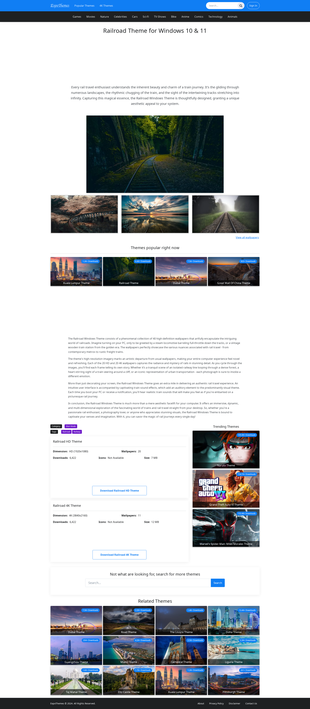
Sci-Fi (146, 16)
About (201, 703)
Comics (198, 16)
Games (77, 16)
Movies (90, 16)
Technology (215, 16)
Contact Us (251, 703)
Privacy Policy (216, 703)
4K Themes (106, 5)
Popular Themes (84, 5)
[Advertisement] (155, 59)
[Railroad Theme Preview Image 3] (155, 214)
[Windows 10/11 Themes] (59, 5)
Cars (135, 16)
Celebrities (120, 16)
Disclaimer (234, 703)
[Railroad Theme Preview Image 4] (225, 214)
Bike (173, 16)
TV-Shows (160, 16)
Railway (77, 431)
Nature (104, 16)
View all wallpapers (247, 237)
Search (218, 583)
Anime (185, 16)
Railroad (66, 431)
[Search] (241, 5)
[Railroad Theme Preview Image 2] (84, 214)
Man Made (71, 426)
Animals (232, 16)
